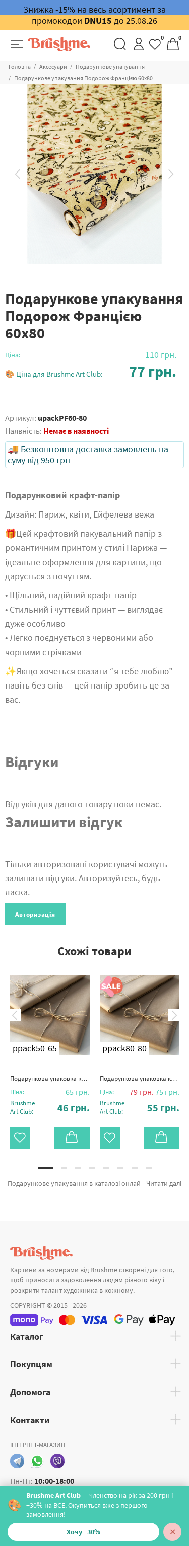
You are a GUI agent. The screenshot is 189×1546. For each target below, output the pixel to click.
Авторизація (35, 914)
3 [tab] (78, 1168)
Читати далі (163, 1183)
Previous (18, 174)
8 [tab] (149, 1168)
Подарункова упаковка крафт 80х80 (139, 1078)
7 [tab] (135, 1168)
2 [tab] (64, 1168)
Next (171, 174)
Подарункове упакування (110, 66)
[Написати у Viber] (57, 1461)
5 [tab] (106, 1168)
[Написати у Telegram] (17, 1461)
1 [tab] (45, 1168)
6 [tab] (120, 1168)
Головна (20, 66)
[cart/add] (72, 1138)
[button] (90, 371)
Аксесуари (53, 66)
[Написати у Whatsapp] (37, 1461)
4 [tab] (92, 1168)
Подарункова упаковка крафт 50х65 (50, 1078)
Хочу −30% (83, 1531)
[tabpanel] (50, 1054)
